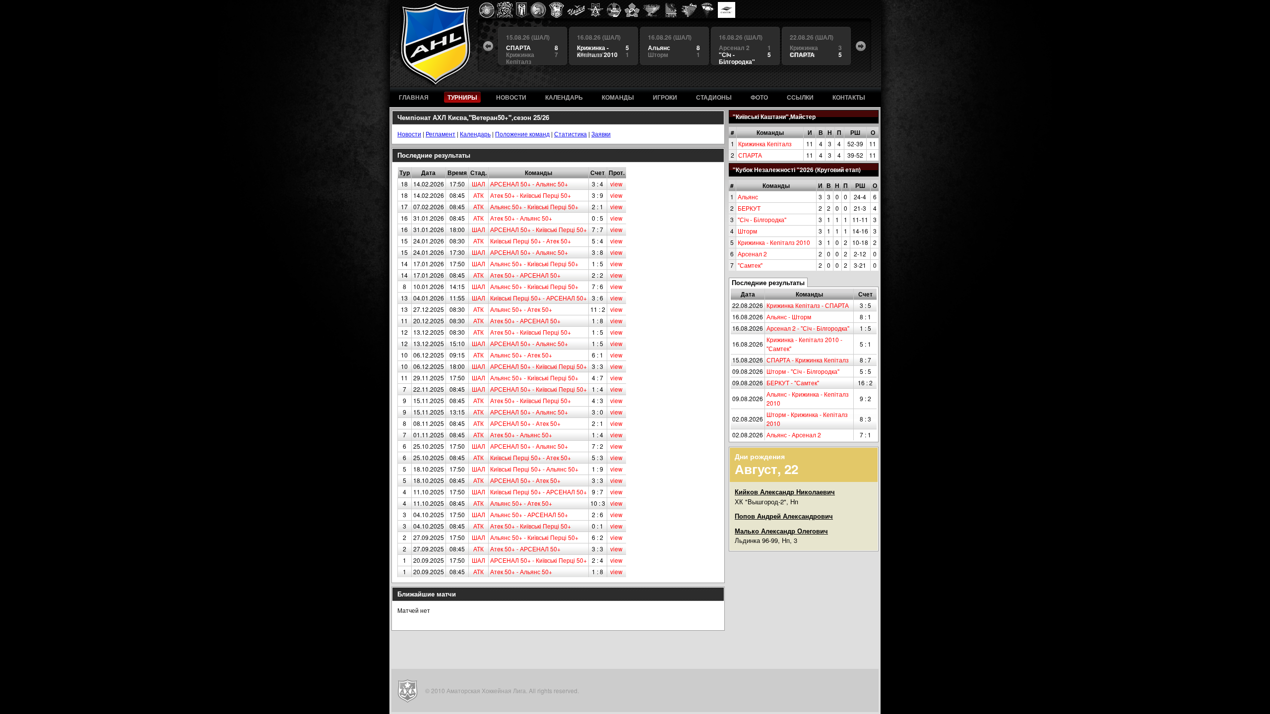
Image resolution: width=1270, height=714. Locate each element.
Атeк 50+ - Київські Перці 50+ (530, 195)
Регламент (440, 133)
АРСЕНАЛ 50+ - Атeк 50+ (525, 423)
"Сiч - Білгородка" (762, 219)
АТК (478, 195)
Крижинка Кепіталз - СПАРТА (807, 305)
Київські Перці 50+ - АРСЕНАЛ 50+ (538, 298)
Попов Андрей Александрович (784, 516)
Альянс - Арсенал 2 (793, 434)
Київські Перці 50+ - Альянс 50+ (534, 469)
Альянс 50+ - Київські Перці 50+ (534, 206)
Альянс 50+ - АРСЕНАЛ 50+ (529, 514)
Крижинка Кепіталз (765, 143)
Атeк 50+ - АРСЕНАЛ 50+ (525, 275)
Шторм (747, 231)
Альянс (748, 196)
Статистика (570, 133)
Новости (409, 133)
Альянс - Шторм (788, 316)
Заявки (601, 133)
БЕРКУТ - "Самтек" (792, 382)
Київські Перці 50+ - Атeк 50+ (530, 241)
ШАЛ (478, 183)
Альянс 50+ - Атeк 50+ (521, 309)
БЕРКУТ (749, 208)
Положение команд (522, 133)
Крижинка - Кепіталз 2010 (774, 242)
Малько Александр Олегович (781, 531)
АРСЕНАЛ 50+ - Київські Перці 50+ (538, 229)
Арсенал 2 (752, 253)
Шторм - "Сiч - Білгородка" (802, 371)
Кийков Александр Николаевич (785, 491)
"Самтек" (750, 265)
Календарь (475, 133)
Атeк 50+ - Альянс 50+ (521, 218)
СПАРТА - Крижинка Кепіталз (807, 360)
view (616, 183)
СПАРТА (750, 155)
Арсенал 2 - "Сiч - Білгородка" (807, 328)
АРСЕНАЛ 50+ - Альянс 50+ (529, 183)
